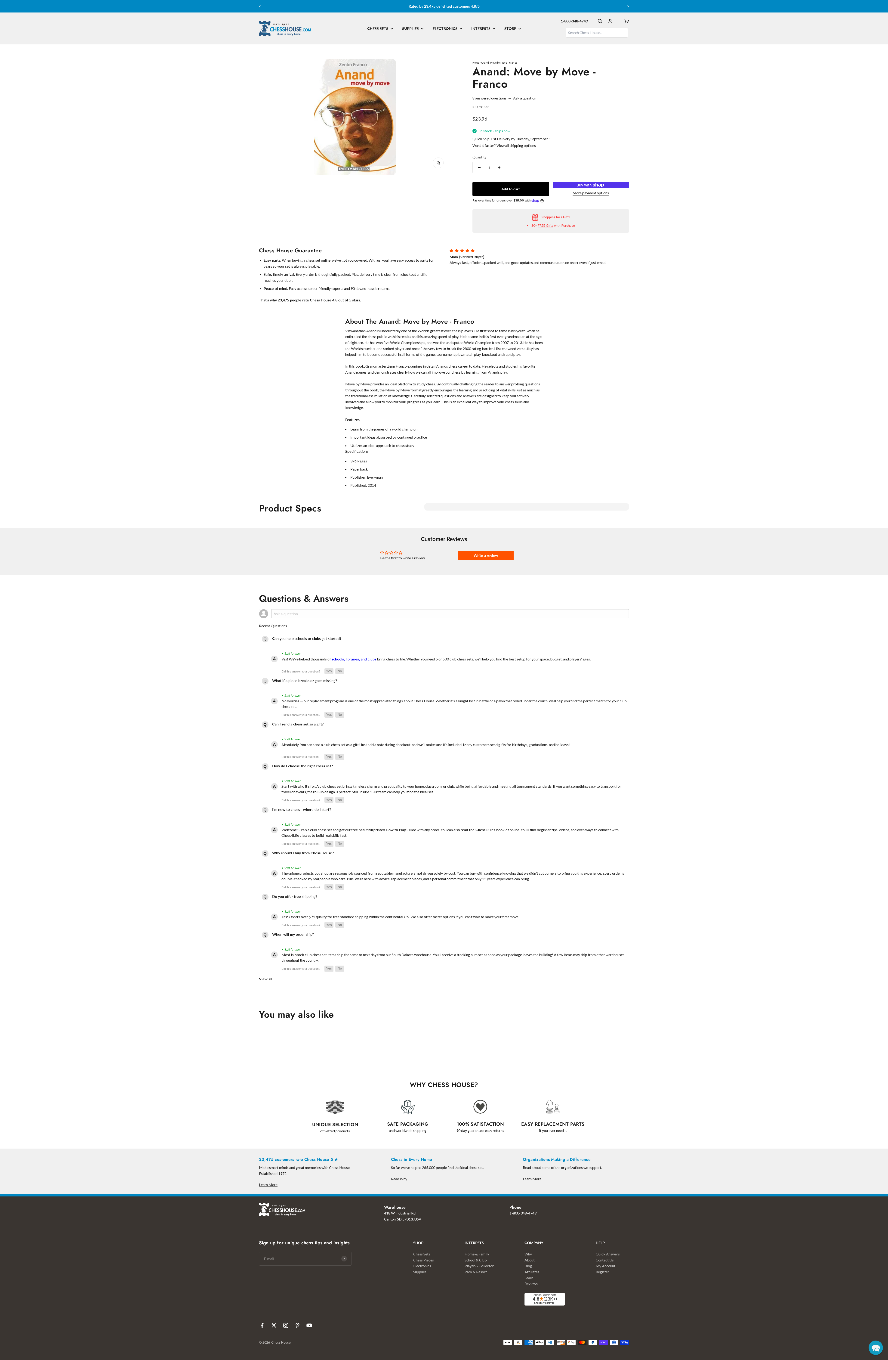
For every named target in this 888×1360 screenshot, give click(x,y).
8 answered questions (489, 98)
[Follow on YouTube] (309, 1325)
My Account (605, 1266)
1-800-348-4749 (574, 21)
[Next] (628, 6)
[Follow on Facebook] (262, 1325)
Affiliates (531, 1272)
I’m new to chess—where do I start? (301, 809)
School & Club (476, 1260)
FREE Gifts (545, 225)
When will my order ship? (293, 934)
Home (475, 62)
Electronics (422, 1266)
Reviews (531, 1283)
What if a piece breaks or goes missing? (304, 680)
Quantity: (479, 157)
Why (528, 1254)
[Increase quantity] (499, 167)
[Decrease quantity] (479, 167)
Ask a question (524, 98)
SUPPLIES (410, 28)
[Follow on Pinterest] (297, 1325)
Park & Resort (476, 1272)
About (529, 1260)
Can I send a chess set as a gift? (298, 724)
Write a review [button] (486, 555)
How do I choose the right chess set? (302, 766)
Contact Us (605, 1260)
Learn (528, 1278)
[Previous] (260, 6)
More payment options (591, 193)
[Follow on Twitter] (274, 1325)
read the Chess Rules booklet (485, 829)
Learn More (268, 1184)
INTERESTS (480, 28)
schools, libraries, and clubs (354, 659)
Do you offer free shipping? (294, 896)
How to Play (396, 829)
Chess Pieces (423, 1260)
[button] (328, 671)
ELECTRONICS (445, 28)
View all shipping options (516, 145)
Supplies (419, 1272)
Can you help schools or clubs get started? (306, 638)
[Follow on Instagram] (286, 1325)
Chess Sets (421, 1254)
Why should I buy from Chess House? (303, 853)
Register (602, 1272)
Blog (528, 1266)
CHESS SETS (377, 28)
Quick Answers (608, 1254)
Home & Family (477, 1254)
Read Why (399, 1179)
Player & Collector (479, 1266)
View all (265, 979)
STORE (510, 28)
